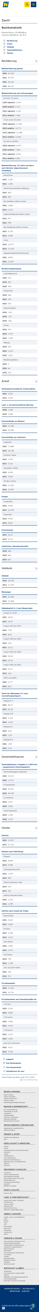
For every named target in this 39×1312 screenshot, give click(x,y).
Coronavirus (7, 1173)
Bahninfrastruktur (9, 1249)
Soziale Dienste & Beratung (12, 1182)
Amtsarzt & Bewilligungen (11, 1174)
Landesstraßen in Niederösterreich (14, 1245)
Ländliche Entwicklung (10, 1208)
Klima (5, 1223)
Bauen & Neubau (8, 1095)
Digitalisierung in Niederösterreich (14, 1128)
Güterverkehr (7, 1251)
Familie (9, 53)
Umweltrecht (7, 1230)
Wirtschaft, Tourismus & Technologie (14, 1281)
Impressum (15, 1291)
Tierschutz (7, 1165)
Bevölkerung (11, 41)
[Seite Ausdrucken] (3, 1309)
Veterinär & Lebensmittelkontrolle (13, 1210)
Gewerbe (6, 1275)
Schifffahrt (7, 1262)
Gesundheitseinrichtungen (11, 1176)
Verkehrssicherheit (9, 1264)
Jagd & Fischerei (9, 1204)
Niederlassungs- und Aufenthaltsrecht (15, 1161)
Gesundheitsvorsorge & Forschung (14, 1178)
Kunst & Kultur (8, 1193)
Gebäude (10, 47)
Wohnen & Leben (9, 1100)
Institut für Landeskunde (11, 1117)
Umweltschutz (8, 1232)
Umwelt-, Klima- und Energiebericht (14, 1217)
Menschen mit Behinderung (12, 1160)
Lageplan (9, 1059)
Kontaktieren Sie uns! (15, 1071)
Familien (6, 1146)
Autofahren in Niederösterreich (13, 1247)
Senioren (6, 1163)
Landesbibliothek (9, 1115)
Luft (5, 1224)
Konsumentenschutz (10, 1158)
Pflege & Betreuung (9, 1180)
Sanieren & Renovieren (10, 1098)
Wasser (6, 1234)
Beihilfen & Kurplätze (10, 1186)
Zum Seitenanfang (29, 1080)
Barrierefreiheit (12, 1289)
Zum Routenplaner (13, 1063)
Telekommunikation (9, 1130)
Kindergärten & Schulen (11, 1111)
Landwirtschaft (8, 1206)
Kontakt (26, 1291)
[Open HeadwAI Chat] (33, 1305)
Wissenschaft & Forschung (11, 1121)
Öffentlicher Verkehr (9, 1260)
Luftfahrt (6, 1256)
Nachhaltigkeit (8, 1226)
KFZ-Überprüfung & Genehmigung (14, 1253)
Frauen (6, 1148)
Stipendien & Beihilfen (10, 1119)
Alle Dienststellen (13, 1067)
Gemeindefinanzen (14, 50)
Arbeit (9, 44)
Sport (5, 1139)
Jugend (6, 1154)
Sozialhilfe (7, 1184)
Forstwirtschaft (8, 1202)
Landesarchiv (8, 1113)
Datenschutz (29, 1289)
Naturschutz (7, 1228)
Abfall (5, 1219)
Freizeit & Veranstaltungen (11, 1137)
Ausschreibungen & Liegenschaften (14, 1273)
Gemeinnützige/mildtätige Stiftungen (14, 1102)
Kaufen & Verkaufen (9, 1097)
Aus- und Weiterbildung (11, 1109)
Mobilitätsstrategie (9, 1258)
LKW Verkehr (7, 1254)
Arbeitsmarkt (7, 1271)
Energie (6, 1221)
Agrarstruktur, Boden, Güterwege (13, 1200)
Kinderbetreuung (9, 1156)
